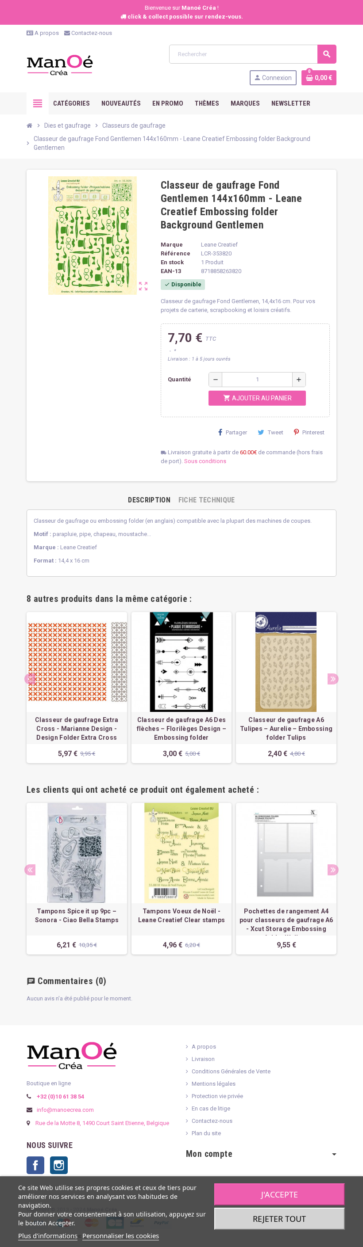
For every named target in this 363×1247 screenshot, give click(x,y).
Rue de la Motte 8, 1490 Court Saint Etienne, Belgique (102, 1123)
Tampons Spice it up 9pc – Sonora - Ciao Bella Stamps (77, 916)
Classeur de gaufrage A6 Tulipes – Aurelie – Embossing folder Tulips (286, 728)
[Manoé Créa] (60, 64)
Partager (236, 432)
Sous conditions (205, 461)
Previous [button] (29, 678)
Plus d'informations (47, 1235)
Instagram (59, 1165)
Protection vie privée (217, 1096)
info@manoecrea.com (64, 1109)
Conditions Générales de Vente (231, 1071)
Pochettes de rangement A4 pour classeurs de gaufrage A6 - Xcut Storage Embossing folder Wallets (286, 924)
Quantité (179, 379)
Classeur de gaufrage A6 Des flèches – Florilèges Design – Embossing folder (181, 728)
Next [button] (333, 678)
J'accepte (279, 1194)
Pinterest (313, 432)
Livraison (203, 1059)
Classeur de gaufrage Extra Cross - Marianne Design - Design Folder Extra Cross (76, 728)
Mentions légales (214, 1083)
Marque (172, 244)
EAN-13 (171, 271)
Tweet (275, 432)
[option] (76, 687)
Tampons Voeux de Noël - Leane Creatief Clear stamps (181, 916)
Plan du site (206, 1133)
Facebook (35, 1165)
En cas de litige (211, 1108)
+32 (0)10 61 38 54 (59, 1096)
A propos (46, 33)
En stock (172, 262)
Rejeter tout (279, 1218)
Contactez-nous (91, 33)
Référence (175, 253)
